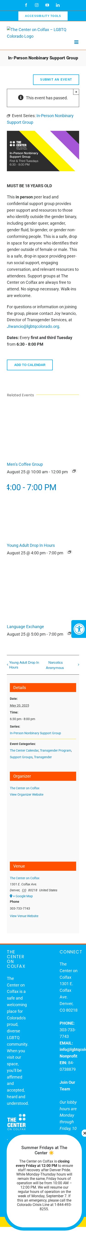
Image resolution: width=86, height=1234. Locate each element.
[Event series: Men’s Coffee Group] (74, 471)
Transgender (43, 757)
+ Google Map (23, 896)
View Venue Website (24, 916)
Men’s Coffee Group (25, 464)
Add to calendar (29, 365)
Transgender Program (55, 750)
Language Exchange (25, 626)
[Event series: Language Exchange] (69, 633)
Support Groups (21, 757)
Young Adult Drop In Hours (31, 545)
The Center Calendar (24, 750)
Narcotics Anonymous (55, 665)
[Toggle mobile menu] (76, 42)
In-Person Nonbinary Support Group (35, 733)
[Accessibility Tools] (78, 629)
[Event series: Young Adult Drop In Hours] (69, 552)
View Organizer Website (26, 794)
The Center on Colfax (24, 788)
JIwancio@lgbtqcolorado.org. (33, 326)
